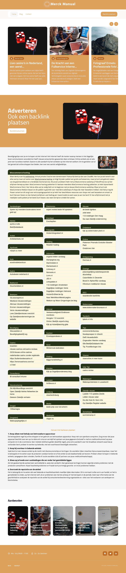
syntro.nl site (15, 224)
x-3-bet (12, 364)
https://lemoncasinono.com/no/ (22, 361)
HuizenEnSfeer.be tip (54, 294)
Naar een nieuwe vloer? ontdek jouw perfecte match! (85, 526)
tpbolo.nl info (88, 319)
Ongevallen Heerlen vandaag (94, 340)
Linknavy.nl (50, 269)
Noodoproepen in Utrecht (92, 334)
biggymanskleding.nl (54, 359)
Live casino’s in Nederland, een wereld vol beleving (16, 526)
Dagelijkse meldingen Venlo (57, 288)
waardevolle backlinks (91, 295)
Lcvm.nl (49, 275)
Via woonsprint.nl (16, 297)
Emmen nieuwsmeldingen (20, 307)
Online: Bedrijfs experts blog (57, 321)
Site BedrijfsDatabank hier (93, 343)
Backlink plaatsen (109, 14)
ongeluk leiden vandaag (55, 256)
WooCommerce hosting (43, 179)
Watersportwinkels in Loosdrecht (95, 382)
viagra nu (50, 418)
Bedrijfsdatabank (16, 227)
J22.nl (48, 278)
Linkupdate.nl (51, 281)
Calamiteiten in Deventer (92, 277)
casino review (88, 370)
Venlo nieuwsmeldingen (19, 310)
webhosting (29, 176)
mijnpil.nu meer (16, 250)
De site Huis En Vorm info (93, 400)
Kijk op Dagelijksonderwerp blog (59, 371)
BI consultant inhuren (18, 376)
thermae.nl (87, 260)
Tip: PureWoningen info (92, 346)
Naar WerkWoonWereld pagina (58, 297)
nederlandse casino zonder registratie (24, 355)
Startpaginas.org (52, 259)
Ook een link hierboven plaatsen (63, 430)
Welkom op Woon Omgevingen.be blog (61, 300)
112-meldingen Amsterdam (57, 284)
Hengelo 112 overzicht (55, 318)
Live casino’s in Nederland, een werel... (26, 65)
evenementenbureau (91, 331)
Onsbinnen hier (89, 248)
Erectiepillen (51, 221)
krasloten (13, 345)
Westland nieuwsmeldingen (20, 300)
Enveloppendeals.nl (54, 336)
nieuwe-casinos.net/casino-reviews (23, 349)
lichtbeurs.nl (51, 383)
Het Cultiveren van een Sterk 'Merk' (106, 528)
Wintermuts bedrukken (55, 348)
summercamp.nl (89, 415)
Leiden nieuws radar (91, 397)
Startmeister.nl (52, 262)
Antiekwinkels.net (17, 238)
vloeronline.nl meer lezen (92, 358)
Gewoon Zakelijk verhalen (20, 397)
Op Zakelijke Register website (94, 403)
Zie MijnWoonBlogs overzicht (21, 388)
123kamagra (15, 409)
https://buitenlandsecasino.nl (21, 358)
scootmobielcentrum (18, 262)
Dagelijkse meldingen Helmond (58, 291)
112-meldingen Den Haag (93, 215)
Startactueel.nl (52, 266)
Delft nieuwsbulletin (90, 337)
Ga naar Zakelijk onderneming (94, 219)
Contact (28, 14)
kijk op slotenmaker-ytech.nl (93, 230)
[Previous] (111, 24)
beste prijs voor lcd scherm (56, 406)
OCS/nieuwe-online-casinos (21, 352)
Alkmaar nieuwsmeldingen (20, 304)
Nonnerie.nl (50, 272)
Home (14, 14)
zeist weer (87, 212)
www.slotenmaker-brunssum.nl (95, 307)
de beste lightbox (89, 209)
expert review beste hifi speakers (59, 209)
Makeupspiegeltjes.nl (18, 420)
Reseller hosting (52, 244)
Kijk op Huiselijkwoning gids (57, 324)
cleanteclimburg (52, 395)
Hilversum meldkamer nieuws (94, 283)
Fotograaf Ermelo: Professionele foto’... (106, 65)
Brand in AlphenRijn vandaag (94, 280)
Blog (21, 14)
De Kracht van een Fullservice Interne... (64, 65)
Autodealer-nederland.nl (19, 274)
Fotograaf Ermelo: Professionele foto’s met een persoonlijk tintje (62, 525)
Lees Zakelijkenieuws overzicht (22, 313)
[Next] (116, 24)
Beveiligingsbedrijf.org (18, 334)
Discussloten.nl (16, 331)
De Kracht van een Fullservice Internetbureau (40, 528)
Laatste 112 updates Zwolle (93, 393)
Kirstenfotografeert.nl (54, 233)
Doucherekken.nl (16, 286)
